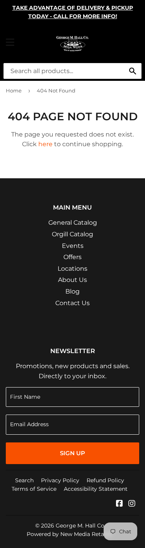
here (45, 144)
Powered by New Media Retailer (70, 534)
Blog (72, 291)
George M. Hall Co (80, 525)
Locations (72, 268)
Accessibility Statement (96, 489)
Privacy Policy (60, 480)
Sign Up (72, 453)
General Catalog (72, 222)
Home (14, 90)
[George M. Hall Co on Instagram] (131, 504)
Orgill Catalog (72, 234)
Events (73, 245)
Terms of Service (34, 489)
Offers (72, 257)
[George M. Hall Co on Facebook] (119, 504)
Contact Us (72, 303)
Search (24, 480)
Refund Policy (105, 480)
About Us (72, 279)
